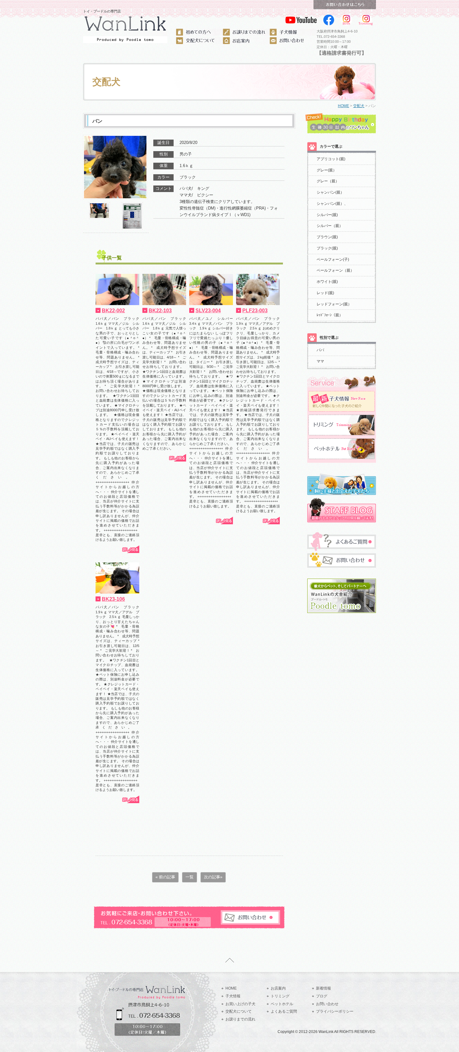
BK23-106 (113, 599)
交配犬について (238, 1011)
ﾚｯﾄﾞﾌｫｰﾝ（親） (330, 315)
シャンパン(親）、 (332, 203)
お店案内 (278, 988)
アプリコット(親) (331, 159)
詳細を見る (130, 549)
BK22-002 (113, 310)
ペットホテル (282, 1004)
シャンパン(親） (330, 192)
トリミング (280, 996)
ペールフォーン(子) (333, 259)
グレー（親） (328, 181)
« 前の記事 (165, 877)
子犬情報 (232, 996)
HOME (343, 106)
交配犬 (358, 106)
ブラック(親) (327, 248)
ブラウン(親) (327, 237)
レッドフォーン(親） (334, 304)
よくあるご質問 (284, 1011)
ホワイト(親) (327, 281)
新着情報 (323, 988)
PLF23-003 (255, 310)
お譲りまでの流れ (240, 1019)
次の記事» (213, 877)
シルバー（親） (330, 226)
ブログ (321, 996)
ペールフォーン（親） (335, 270)
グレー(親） (327, 170)
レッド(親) (325, 293)
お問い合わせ (327, 1004)
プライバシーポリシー (334, 1011)
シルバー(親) (327, 215)
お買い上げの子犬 (240, 1004)
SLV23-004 (208, 310)
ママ (320, 361)
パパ (320, 350)
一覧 (189, 877)
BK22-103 (160, 310)
